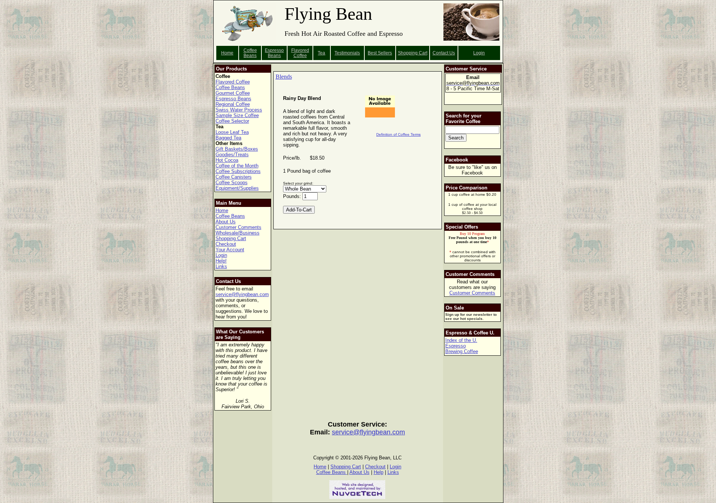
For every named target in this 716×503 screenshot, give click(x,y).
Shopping (408, 53)
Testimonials (347, 53)
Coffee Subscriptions (238, 171)
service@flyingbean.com (242, 294)
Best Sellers (380, 53)
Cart (423, 53)
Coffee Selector (232, 121)
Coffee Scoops (232, 182)
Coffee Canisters (234, 177)
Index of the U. (461, 340)
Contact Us (444, 53)
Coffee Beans (250, 53)
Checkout (226, 244)
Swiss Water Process (239, 110)
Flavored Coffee (300, 53)
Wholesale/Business (238, 233)
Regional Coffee (233, 104)
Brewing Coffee (461, 351)
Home (227, 53)
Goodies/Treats (232, 154)
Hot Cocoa (227, 160)
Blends (284, 76)
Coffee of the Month (237, 166)
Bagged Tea (228, 138)
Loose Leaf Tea (232, 132)
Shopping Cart (231, 238)
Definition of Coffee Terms (398, 134)
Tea (321, 53)
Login (479, 53)
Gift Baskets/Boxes (237, 149)
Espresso (455, 346)
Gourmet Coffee (233, 93)
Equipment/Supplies (237, 188)
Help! (221, 261)
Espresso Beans (274, 53)
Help (378, 472)
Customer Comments (238, 227)
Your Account (230, 249)
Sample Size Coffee (237, 115)
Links (221, 266)
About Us (226, 221)
